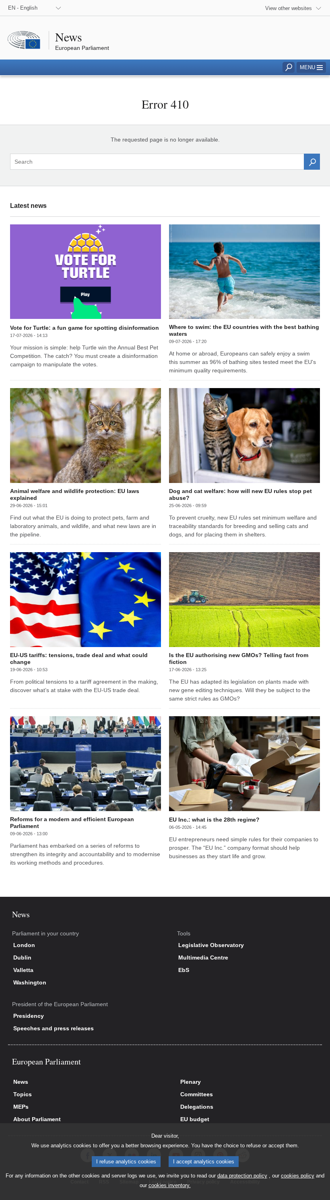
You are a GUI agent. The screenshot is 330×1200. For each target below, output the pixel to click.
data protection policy (242, 1176)
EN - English (22, 8)
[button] (311, 67)
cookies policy (297, 1176)
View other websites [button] (288, 8)
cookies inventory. (169, 1185)
